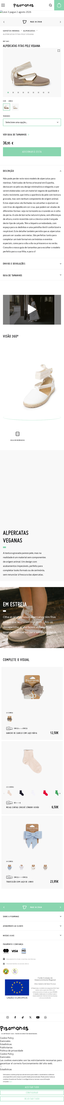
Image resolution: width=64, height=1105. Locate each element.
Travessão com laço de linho (19, 882)
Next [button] (60, 22)
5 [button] (28, 92)
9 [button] (48, 92)
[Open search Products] (50, 5)
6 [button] (33, 92)
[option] (15, 107)
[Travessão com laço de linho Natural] (45, 867)
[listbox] (32, 107)
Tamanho (6, 116)
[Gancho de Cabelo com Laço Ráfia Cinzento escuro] (9, 718)
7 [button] (38, 92)
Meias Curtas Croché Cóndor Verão (22, 807)
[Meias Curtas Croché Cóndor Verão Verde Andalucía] (57, 793)
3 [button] (18, 92)
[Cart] (59, 5)
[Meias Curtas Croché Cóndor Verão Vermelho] (45, 793)
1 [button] (8, 92)
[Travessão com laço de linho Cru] (33, 867)
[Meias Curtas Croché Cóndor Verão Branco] (33, 793)
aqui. (10, 1081)
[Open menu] (3, 5)
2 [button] (13, 92)
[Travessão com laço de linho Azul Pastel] (9, 867)
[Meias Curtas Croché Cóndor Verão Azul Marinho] (21, 793)
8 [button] (43, 92)
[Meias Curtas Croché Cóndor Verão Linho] (9, 793)
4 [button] (23, 92)
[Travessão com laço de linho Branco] (21, 867)
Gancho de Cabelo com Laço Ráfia (21, 733)
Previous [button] (4, 22)
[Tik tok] (22, 1017)
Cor (8, 101)
